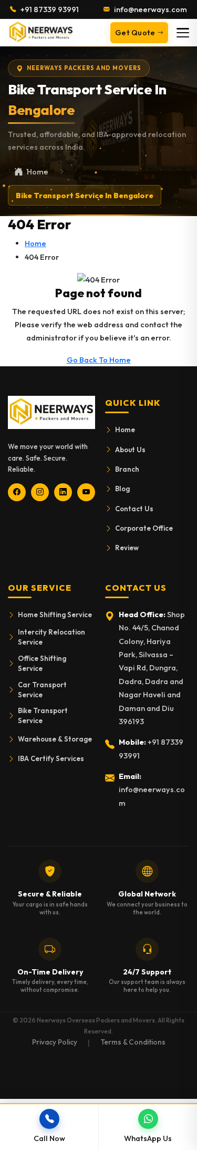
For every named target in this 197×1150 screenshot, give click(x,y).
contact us (134, 508)
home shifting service (55, 614)
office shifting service (42, 663)
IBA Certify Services (51, 758)
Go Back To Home (99, 360)
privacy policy (54, 1042)
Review (127, 547)
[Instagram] (40, 492)
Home (35, 243)
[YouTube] (86, 492)
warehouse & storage (55, 739)
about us (130, 449)
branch (127, 469)
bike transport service (43, 715)
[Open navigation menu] (183, 32)
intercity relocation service (51, 637)
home (125, 429)
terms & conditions (132, 1042)
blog (122, 488)
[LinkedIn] (63, 492)
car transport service (42, 689)
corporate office (144, 528)
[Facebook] (17, 492)
